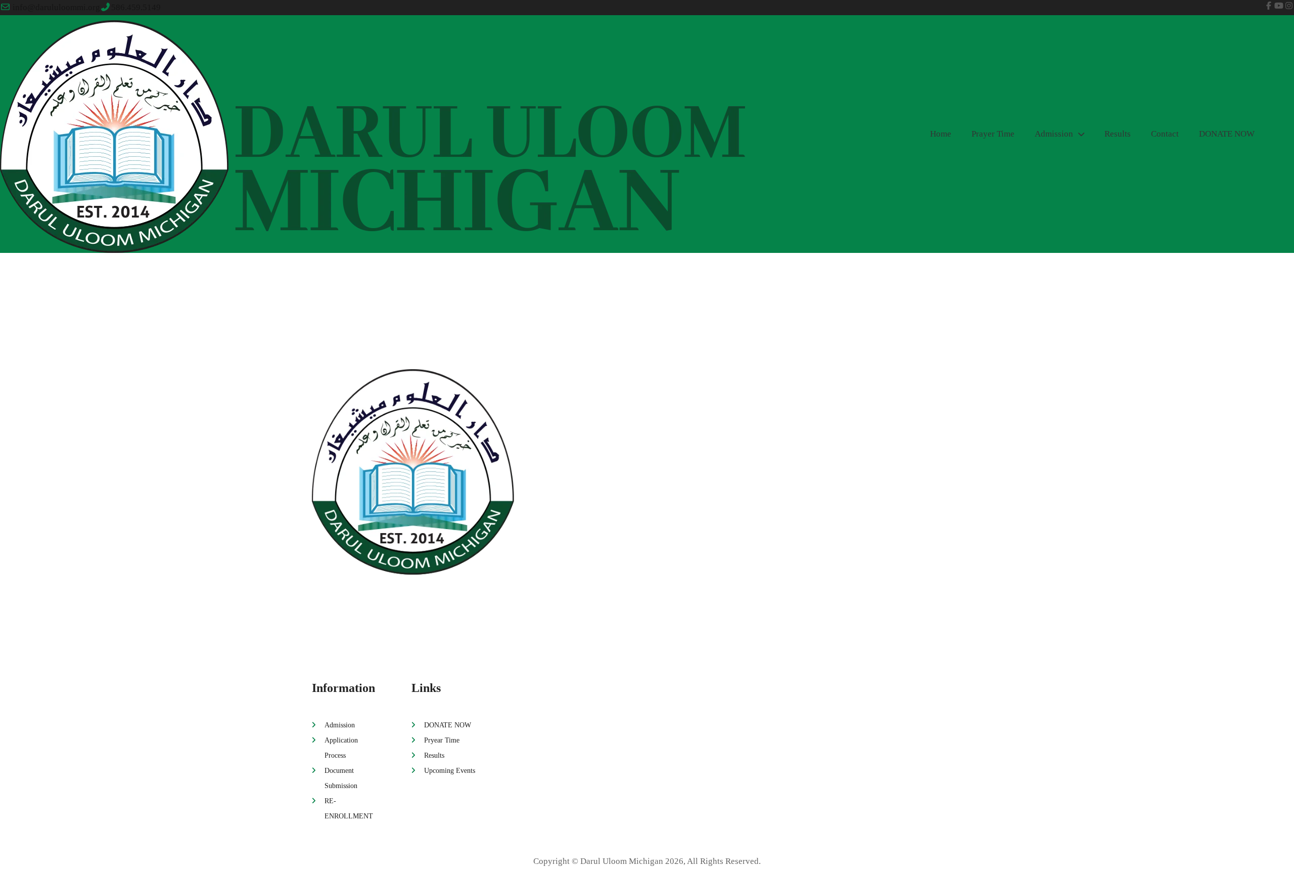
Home (940, 134)
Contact (1165, 134)
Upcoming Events (449, 770)
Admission (1054, 134)
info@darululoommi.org (56, 7)
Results (1117, 134)
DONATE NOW (1227, 134)
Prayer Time (993, 134)
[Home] (647, 470)
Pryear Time (441, 740)
